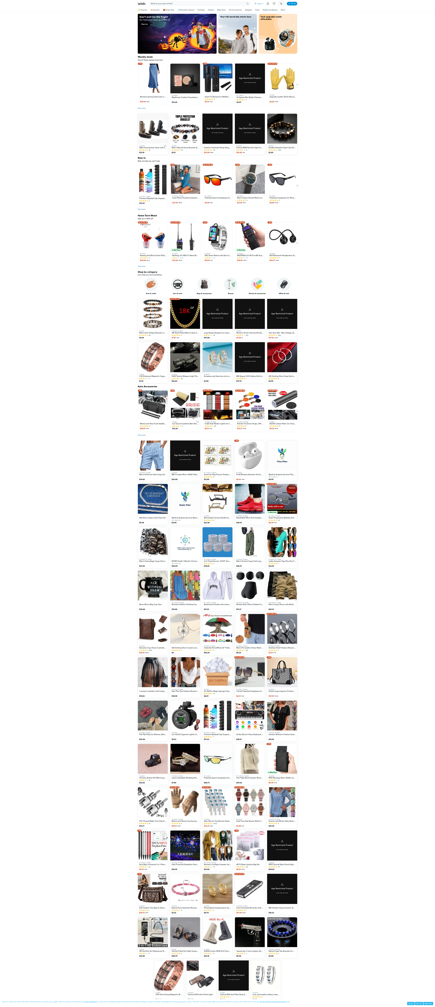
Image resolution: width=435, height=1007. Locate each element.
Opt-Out (419, 1003)
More (283, 10)
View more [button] (142, 108)
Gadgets (248, 10)
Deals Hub (170, 10)
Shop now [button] (144, 24)
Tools (257, 10)
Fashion (211, 10)
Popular (144, 10)
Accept (410, 1003)
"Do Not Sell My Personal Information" (273, 1002)
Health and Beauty (270, 10)
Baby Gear (221, 10)
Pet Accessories (235, 10)
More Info (428, 1003)
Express (156, 10)
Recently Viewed (187, 10)
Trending (201, 10)
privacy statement (91, 1002)
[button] (259, 3)
